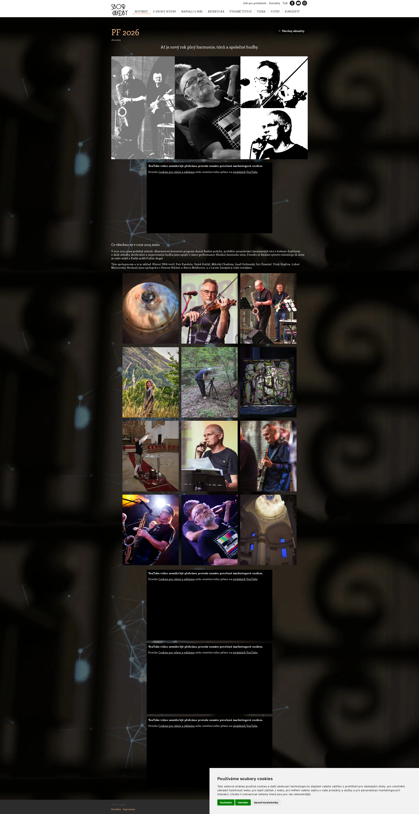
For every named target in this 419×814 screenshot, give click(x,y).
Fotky (275, 11)
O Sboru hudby (164, 11)
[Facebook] (292, 3)
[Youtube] (298, 3)
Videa (261, 11)
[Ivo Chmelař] (209, 491)
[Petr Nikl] (150, 491)
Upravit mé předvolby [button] (266, 802)
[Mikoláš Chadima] (150, 565)
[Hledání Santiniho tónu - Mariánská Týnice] (150, 344)
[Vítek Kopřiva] (209, 417)
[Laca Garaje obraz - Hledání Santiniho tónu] (268, 417)
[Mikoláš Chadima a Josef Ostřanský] (268, 344)
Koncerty (292, 11)
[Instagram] (304, 3)
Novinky (141, 11)
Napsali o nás (192, 11)
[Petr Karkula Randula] (209, 565)
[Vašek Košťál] (209, 344)
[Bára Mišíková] (150, 417)
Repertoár (216, 11)
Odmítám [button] (243, 802)
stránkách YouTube (245, 172)
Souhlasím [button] (226, 802)
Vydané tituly (240, 11)
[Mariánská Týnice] (268, 565)
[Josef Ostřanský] (268, 491)
